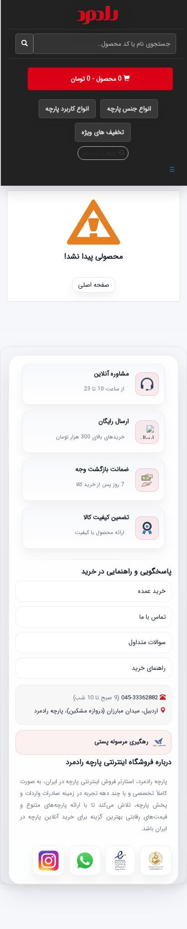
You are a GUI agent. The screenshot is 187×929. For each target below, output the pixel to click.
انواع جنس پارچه (129, 109)
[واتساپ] (85, 861)
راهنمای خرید (149, 668)
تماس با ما (152, 617)
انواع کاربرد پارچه (67, 109)
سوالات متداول (147, 642)
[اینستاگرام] (48, 861)
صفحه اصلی (93, 285)
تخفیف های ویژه (103, 132)
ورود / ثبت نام (100, 153)
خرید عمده (152, 591)
